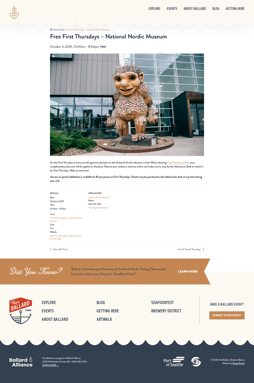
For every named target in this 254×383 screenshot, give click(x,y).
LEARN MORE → (50, 365)
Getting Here (235, 8)
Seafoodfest (162, 302)
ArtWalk (104, 319)
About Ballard (195, 8)
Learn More (188, 271)
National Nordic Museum (98, 197)
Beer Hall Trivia (60, 249)
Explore (154, 8)
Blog (215, 8)
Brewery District (166, 310)
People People (238, 363)
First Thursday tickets (178, 163)
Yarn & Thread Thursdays (189, 249)
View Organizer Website (98, 207)
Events (172, 8)
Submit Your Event (227, 315)
